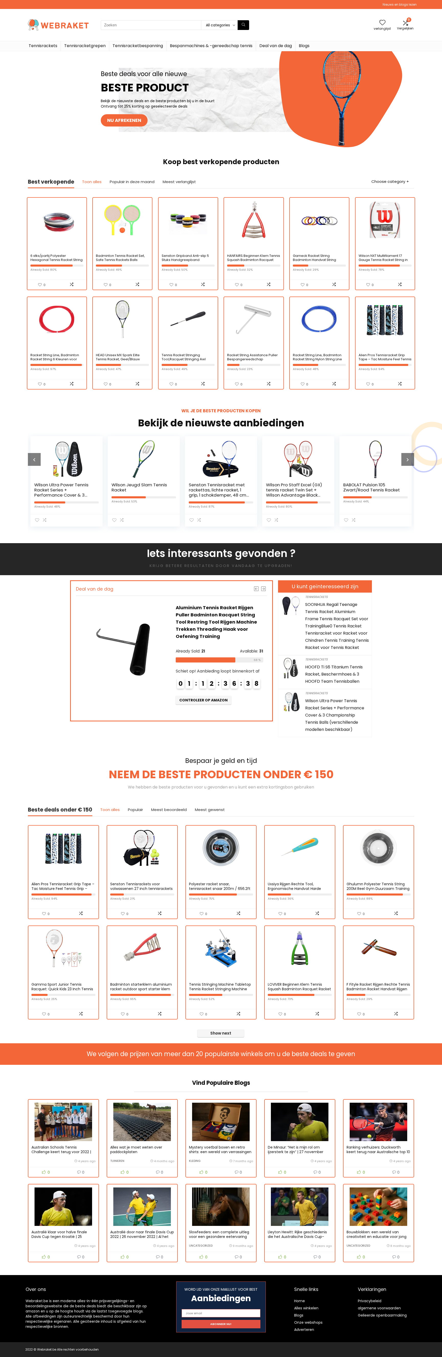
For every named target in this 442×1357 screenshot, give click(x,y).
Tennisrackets (43, 46)
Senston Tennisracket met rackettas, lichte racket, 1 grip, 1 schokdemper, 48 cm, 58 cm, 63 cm (141, 492)
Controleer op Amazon (204, 700)
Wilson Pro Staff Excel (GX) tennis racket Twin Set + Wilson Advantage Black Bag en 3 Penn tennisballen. (218, 492)
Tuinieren (117, 1161)
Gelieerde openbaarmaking (382, 1315)
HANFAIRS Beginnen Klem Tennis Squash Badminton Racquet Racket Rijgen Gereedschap (253, 259)
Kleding (195, 1161)
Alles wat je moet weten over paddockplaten (136, 1149)
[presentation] (34, 459)
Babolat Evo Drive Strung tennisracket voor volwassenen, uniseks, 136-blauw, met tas (371, 492)
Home (299, 1300)
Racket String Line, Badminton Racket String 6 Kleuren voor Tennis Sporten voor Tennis (54, 359)
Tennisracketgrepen (85, 46)
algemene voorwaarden (379, 1308)
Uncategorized (201, 1246)
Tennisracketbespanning (138, 46)
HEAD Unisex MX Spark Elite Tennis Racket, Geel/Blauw (118, 357)
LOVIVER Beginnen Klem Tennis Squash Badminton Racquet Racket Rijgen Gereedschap (299, 989)
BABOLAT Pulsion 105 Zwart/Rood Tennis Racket (294, 487)
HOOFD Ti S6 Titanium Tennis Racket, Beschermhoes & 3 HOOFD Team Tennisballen (334, 674)
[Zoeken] (243, 25)
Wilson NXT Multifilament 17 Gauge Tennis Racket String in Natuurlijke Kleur (383, 259)
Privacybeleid (369, 1300)
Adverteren (304, 1329)
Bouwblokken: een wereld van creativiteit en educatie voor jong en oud (376, 1236)
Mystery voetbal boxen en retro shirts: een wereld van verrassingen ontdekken (220, 1152)
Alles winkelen (306, 1308)
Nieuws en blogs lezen (400, 4)
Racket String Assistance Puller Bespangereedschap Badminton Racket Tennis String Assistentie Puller (253, 361)
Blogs (304, 46)
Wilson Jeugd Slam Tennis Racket (62, 487)
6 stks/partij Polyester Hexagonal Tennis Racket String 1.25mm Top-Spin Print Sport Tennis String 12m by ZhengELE (56, 261)
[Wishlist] (382, 23)
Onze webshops (308, 1322)
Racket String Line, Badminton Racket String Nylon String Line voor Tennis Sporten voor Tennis (317, 361)
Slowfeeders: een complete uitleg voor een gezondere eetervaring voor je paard (219, 1236)
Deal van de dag (275, 46)
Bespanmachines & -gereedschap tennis (211, 46)
